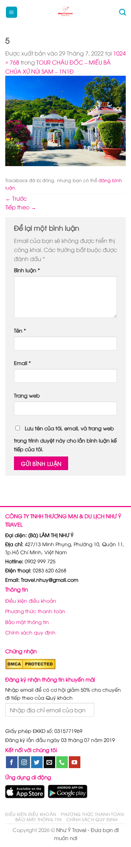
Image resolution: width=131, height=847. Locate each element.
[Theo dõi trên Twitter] (37, 762)
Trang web (27, 395)
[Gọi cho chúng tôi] (62, 762)
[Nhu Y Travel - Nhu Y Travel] (65, 12)
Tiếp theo (20, 207)
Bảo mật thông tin (27, 621)
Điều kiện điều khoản (30, 600)
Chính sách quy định (30, 632)
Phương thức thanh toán (35, 611)
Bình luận (27, 270)
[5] (65, 120)
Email (22, 362)
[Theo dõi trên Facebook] (11, 762)
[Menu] (11, 12)
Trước (16, 198)
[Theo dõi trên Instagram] (24, 762)
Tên (20, 330)
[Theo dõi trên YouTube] (74, 762)
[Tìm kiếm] (122, 12)
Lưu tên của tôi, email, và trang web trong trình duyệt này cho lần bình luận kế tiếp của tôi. (65, 439)
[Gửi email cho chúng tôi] (49, 762)
